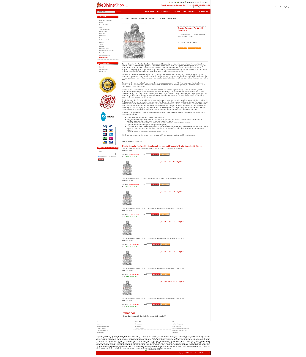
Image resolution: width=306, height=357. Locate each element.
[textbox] (106, 12)
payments (100, 324)
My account (188, 12)
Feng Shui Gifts (104, 25)
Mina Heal (102, 33)
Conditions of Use (102, 330)
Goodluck (143, 316)
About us (138, 326)
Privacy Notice (101, 328)
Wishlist (204, 2)
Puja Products (103, 57)
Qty (144, 154)
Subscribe (103, 156)
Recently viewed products (180, 328)
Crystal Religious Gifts (106, 50)
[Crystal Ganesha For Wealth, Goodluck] (134, 59)
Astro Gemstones (104, 55)
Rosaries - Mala (104, 48)
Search (177, 12)
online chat (100, 332)
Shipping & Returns (103, 326)
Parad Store (103, 53)
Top (122, 19)
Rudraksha (102, 35)
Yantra (101, 38)
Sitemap (175, 332)
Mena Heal (102, 71)
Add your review (192, 42)
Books (101, 22)
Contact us (202, 12)
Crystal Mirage (103, 69)
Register (174, 2)
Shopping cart (191, 2)
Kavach (101, 42)
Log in (182, 2)
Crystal (125, 316)
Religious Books (104, 40)
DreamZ (101, 67)
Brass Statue (103, 31)
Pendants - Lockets (105, 20)
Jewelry (101, 27)
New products (164, 12)
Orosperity (160, 316)
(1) (208, 2)
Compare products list (179, 330)
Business (152, 316)
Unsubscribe (112, 156)
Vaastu (101, 44)
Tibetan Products (104, 29)
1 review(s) (181, 42)
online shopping (177, 324)
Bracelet (101, 46)
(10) (197, 2)
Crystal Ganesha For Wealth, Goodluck (158, 19)
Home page (149, 12)
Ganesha (134, 316)
